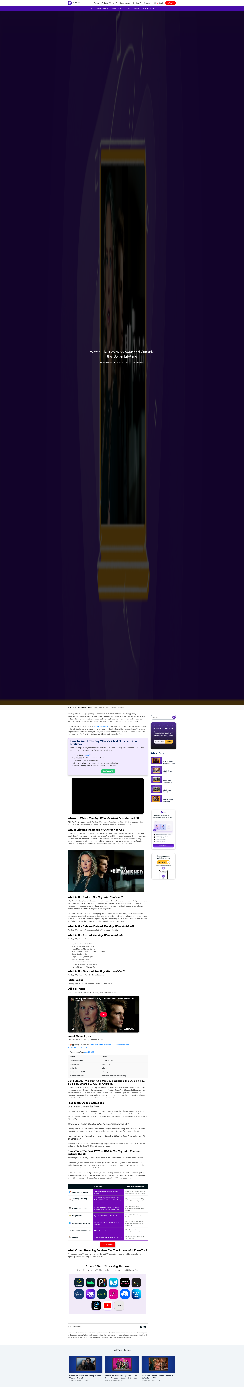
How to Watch (148, 8)
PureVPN (88, 755)
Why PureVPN (113, 3)
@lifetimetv (94, 1045)
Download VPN (137, 3)
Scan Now (169, 741)
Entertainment (117, 8)
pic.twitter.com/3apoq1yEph (79, 1047)
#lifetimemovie (105, 1045)
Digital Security (102, 8)
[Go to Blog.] (75, 707)
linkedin (144, 1327)
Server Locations (125, 3)
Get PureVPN (171, 3)
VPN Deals (104, 3)
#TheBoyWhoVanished (120, 1045)
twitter (141, 1327)
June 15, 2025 (89, 1052)
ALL (91, 8)
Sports (136, 8)
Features (97, 3)
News (128, 8)
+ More (119, 1305)
